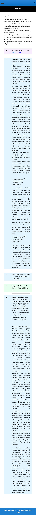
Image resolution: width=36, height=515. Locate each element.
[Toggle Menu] (2, 3)
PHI (20, 52)
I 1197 (15, 52)
